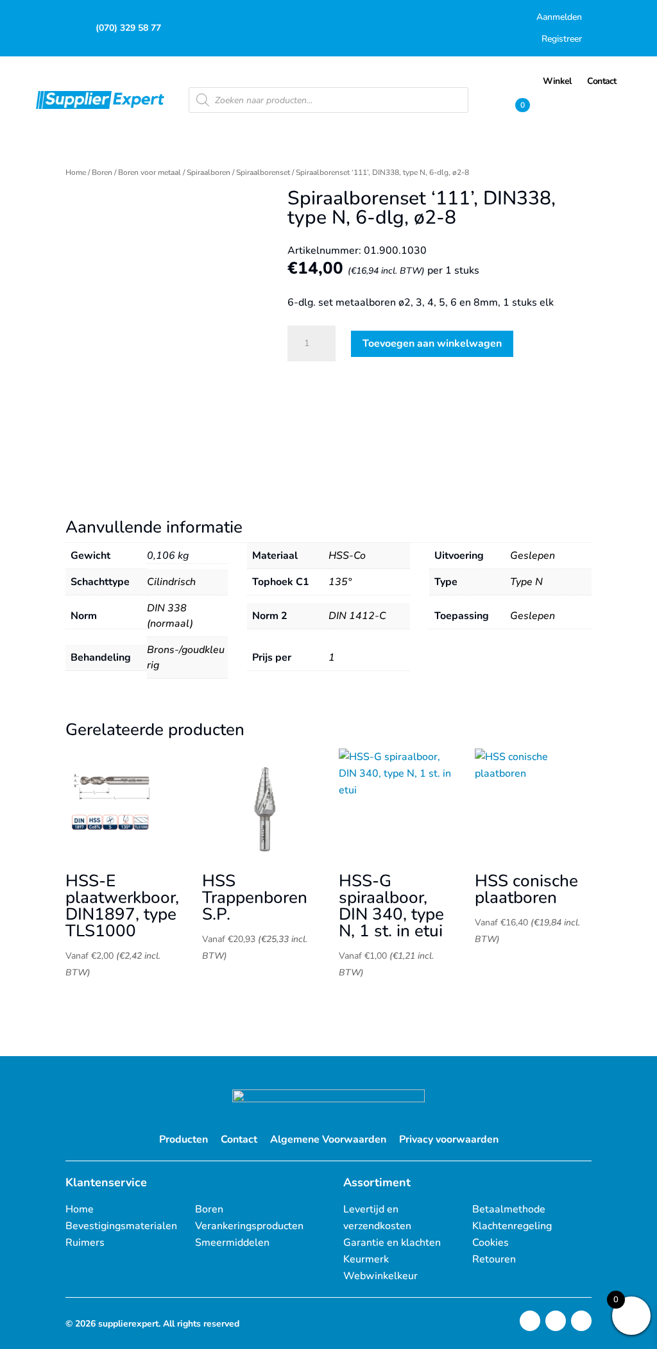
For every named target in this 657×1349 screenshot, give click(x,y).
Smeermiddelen (232, 1243)
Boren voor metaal (149, 172)
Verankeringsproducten (249, 1226)
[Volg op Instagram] (530, 1321)
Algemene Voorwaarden (328, 1139)
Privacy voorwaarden (449, 1139)
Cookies (490, 1243)
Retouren (494, 1259)
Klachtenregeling (512, 1226)
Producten (183, 1139)
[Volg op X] (555, 1321)
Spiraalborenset (263, 172)
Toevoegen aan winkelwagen (432, 343)
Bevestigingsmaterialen (121, 1226)
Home (75, 172)
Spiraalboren (208, 172)
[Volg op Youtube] (581, 1321)
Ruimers (85, 1243)
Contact (239, 1139)
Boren (102, 172)
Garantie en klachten (392, 1243)
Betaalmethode (508, 1209)
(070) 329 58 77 (128, 28)
